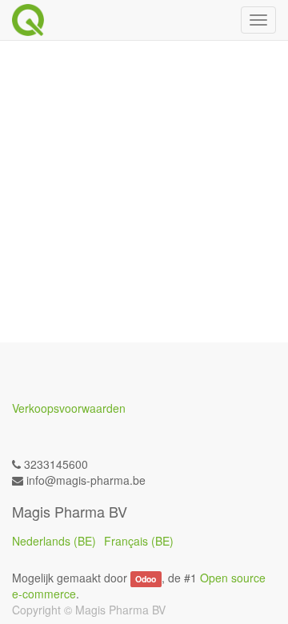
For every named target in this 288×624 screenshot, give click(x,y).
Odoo (145, 579)
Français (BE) (139, 541)
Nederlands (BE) (54, 541)
